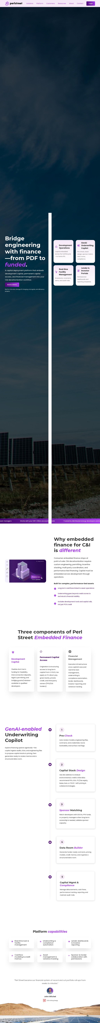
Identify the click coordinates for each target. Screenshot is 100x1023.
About (71, 3)
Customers (50, 3)
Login (91, 3)
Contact (80, 3)
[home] (13, 3)
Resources (62, 3)
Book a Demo (12, 285)
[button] (30, 3)
